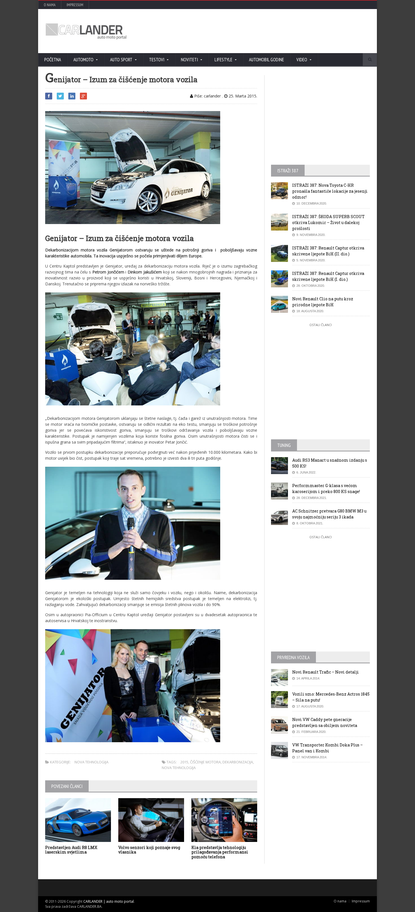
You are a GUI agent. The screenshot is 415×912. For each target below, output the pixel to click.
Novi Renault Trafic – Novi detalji (325, 672)
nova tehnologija (179, 767)
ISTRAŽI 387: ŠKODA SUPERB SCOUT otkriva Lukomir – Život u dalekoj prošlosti (328, 222)
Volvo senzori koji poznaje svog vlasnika (149, 850)
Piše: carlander (207, 96)
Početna (52, 60)
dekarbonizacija (237, 762)
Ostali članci (320, 325)
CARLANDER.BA (89, 906)
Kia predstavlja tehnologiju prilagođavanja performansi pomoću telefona (219, 852)
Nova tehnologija (91, 762)
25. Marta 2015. (242, 96)
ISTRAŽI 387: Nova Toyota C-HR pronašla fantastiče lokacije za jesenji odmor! (330, 191)
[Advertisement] (268, 31)
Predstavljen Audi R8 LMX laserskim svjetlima (71, 850)
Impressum (75, 4)
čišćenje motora (205, 762)
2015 (184, 762)
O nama (50, 4)
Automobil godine (266, 60)
